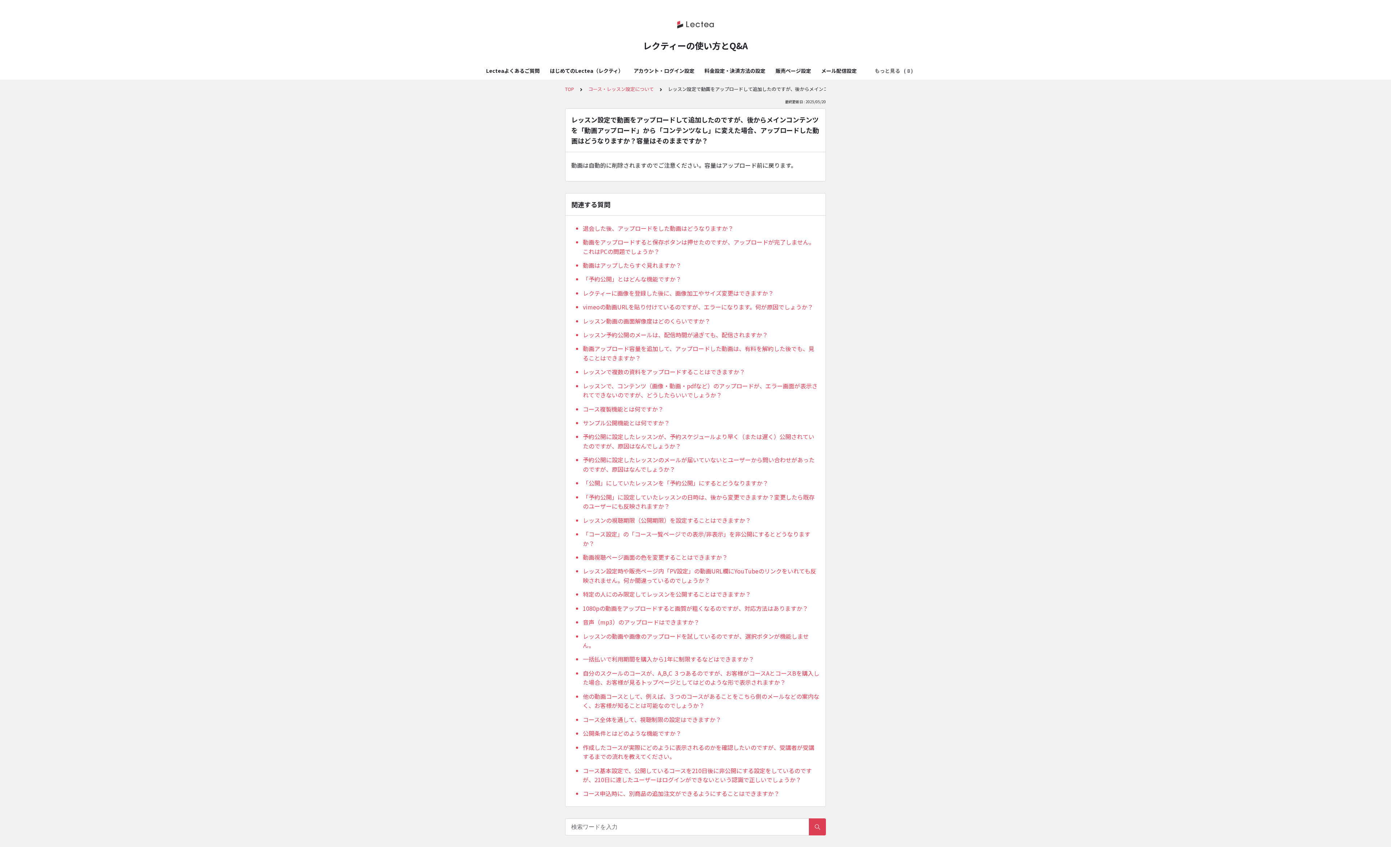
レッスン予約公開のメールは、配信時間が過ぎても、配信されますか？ (675, 334)
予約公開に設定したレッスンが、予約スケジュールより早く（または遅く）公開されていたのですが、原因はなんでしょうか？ (698, 441)
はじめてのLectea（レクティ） (586, 70)
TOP (569, 88)
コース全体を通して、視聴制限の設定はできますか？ (652, 719)
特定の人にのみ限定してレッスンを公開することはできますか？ (667, 594)
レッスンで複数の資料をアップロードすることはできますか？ (664, 371)
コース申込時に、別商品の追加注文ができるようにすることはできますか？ (681, 793)
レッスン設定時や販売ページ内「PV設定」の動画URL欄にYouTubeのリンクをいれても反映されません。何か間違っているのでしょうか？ (699, 576)
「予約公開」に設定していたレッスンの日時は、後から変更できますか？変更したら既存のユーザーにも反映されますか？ (699, 502)
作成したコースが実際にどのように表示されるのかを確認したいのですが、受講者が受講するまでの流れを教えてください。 (698, 752)
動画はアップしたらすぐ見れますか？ (632, 265)
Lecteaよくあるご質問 (513, 70)
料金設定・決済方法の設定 (735, 70)
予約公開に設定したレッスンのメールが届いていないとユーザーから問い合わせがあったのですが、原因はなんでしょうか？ (699, 464)
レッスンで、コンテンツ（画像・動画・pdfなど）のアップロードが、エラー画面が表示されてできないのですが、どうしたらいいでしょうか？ (700, 390)
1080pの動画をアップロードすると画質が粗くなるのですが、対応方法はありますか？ (695, 608)
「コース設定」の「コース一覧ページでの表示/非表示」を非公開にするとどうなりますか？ (696, 539)
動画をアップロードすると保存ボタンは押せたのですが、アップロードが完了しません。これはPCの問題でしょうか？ (699, 247)
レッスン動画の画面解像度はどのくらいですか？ (646, 321)
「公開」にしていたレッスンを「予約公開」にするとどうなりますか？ (675, 483)
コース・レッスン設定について (621, 88)
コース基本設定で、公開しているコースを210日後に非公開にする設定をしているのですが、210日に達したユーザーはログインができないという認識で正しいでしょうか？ (697, 775)
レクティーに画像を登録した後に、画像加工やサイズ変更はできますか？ (678, 293)
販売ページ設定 (793, 70)
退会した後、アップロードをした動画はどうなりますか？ (658, 228)
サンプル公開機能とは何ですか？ (626, 422)
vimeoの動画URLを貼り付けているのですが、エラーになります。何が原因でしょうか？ (698, 306)
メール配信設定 (839, 70)
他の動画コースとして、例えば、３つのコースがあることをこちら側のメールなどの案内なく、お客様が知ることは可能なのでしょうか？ (701, 701)
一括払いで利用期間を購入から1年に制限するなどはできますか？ (668, 659)
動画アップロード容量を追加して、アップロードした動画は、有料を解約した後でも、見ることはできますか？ (698, 353)
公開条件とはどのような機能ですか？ (632, 733)
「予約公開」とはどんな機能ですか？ (632, 279)
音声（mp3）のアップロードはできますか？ (641, 622)
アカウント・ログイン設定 (664, 70)
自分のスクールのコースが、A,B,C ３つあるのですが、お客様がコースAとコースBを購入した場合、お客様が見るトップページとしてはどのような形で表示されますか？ (701, 678)
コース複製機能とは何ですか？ (623, 409)
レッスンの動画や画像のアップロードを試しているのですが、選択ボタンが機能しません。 (696, 641)
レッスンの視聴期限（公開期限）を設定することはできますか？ (667, 520)
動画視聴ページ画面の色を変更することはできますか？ (655, 557)
